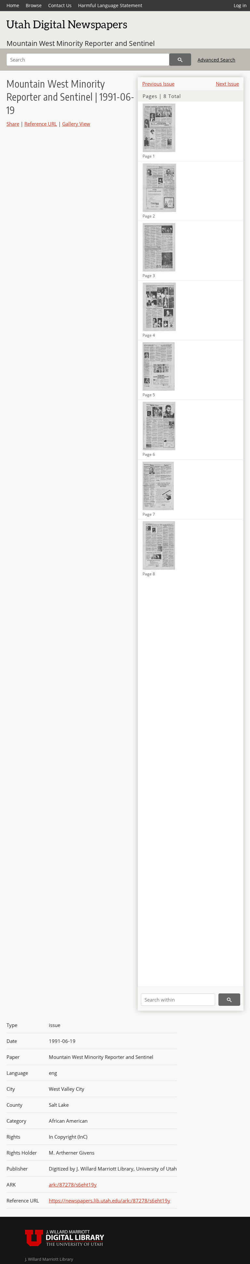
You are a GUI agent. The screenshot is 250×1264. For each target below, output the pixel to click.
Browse (34, 5)
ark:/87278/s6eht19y (73, 1184)
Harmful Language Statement (110, 5)
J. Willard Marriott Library (49, 1259)
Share (13, 123)
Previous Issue (158, 83)
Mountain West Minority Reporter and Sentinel (81, 43)
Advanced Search (216, 60)
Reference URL (40, 123)
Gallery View (76, 123)
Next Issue (227, 83)
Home (13, 5)
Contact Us (60, 5)
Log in (240, 5)
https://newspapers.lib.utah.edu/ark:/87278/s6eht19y (109, 1200)
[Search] (180, 59)
